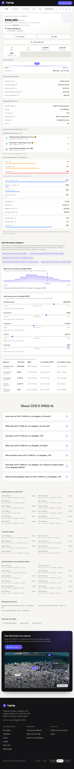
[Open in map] (37, 670)
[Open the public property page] (66, 9)
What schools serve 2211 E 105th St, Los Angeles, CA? (28, 455)
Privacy (38, 761)
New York (6, 745)
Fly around (21, 36)
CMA (55, 36)
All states (6, 730)
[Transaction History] (37, 129)
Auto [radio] (61, 761)
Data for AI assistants (35, 738)
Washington (7, 749)
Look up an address (34, 730)
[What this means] (16, 23)
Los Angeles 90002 (47, 362)
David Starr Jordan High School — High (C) (52, 605)
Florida (5, 742)
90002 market (36, 623)
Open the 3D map (33, 734)
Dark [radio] (68, 761)
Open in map (66, 3)
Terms (45, 761)
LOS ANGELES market (10, 623)
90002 (40, 9)
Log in (52, 734)
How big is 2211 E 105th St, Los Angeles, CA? (24, 436)
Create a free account (58, 730)
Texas (5, 738)
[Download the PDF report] (62, 9)
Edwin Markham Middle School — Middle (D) (16, 610)
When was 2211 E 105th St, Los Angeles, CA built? (26, 446)
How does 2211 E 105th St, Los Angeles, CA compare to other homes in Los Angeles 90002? (34, 466)
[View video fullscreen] (11, 685)
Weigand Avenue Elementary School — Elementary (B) (18, 606)
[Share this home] (59, 9)
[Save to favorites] (56, 9)
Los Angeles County (64, 362)
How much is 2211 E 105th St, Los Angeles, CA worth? (28, 416)
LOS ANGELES (15, 9)
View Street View (38, 42)
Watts (34, 9)
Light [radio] (54, 761)
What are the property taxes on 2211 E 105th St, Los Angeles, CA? (33, 477)
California (6, 734)
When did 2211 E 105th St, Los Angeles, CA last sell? (27, 426)
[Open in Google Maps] (69, 9)
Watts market (24, 623)
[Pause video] (7, 685)
